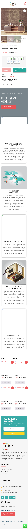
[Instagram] (6, 497)
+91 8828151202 (9, 514)
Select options (5, 382)
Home (3, 45)
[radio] (8, 58)
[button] (24, 10)
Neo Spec (7, 45)
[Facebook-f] (2, 497)
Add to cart (6, 70)
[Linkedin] (10, 497)
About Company (7, 107)
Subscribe (12, 433)
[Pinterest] (13, 497)
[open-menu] (5, 3)
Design (4, 58)
